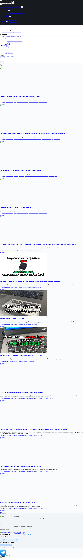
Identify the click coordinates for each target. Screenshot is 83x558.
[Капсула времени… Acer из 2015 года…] (23, 315)
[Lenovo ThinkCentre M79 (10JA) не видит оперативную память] (23, 464)
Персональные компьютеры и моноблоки (15, 42)
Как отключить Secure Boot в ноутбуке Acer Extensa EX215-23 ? (21, 355)
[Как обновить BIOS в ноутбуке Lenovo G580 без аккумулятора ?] (23, 167)
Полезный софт (5, 45)
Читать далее (2, 104)
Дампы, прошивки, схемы (10, 48)
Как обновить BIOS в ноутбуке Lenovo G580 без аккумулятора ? (21, 170)
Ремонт (6, 39)
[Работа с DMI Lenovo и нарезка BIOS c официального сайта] (23, 93)
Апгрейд (7, 37)
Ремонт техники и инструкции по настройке (11, 36)
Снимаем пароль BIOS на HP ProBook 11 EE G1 (15, 207)
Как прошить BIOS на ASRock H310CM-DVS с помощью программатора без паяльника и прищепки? (33, 133)
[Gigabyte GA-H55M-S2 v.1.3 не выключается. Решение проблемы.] (23, 389)
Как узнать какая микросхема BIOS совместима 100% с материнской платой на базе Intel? (30, 281)
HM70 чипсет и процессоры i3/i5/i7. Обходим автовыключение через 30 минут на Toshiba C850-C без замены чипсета (38, 244)
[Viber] (3, 34)
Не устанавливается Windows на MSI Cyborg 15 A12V (17, 502)
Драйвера (7, 46)
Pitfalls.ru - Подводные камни (6, 27)
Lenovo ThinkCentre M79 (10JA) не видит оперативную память (20, 466)
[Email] (6, 34)
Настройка (7, 38)
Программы (7, 47)
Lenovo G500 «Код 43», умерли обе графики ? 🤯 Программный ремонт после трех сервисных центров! (34, 429)
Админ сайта (7, 52)
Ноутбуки (9, 43)
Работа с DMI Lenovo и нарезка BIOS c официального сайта (20, 96)
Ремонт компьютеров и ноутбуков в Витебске (11, 32)
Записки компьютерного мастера (12, 50)
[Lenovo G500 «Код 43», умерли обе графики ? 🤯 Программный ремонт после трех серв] (23, 426)
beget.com (9, 537)
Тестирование (8, 44)
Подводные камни (27, 176)
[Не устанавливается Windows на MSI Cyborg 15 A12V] (23, 499)
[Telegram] (2, 34)
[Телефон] (0, 34)
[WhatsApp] (5, 34)
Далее (1, 512)
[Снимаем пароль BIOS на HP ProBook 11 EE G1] (23, 204)
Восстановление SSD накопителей (14, 41)
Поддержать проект (9, 53)
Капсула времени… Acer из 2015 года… (13, 318)
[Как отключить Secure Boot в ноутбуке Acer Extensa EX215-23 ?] (23, 352)
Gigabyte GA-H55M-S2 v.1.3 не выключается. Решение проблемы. (21, 392)
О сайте (4, 49)
